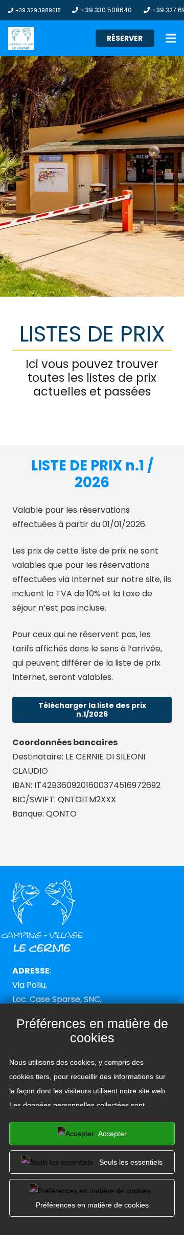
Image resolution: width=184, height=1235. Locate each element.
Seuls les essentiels (130, 1162)
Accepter (112, 1133)
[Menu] (170, 38)
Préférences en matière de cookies (92, 1205)
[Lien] (21, 38)
